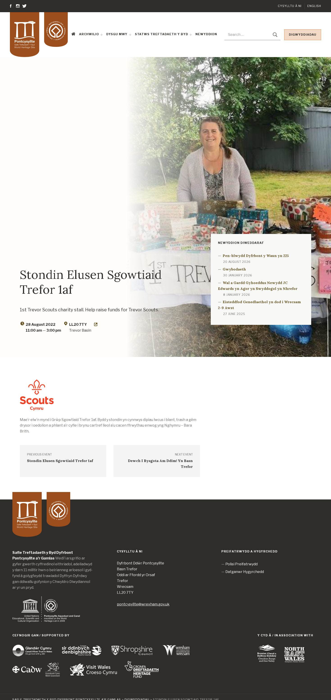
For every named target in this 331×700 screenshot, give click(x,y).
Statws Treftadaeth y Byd (161, 34)
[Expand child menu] (101, 35)
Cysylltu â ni (289, 6)
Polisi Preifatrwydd (241, 564)
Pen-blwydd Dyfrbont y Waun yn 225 (256, 255)
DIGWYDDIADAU (302, 34)
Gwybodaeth (234, 269)
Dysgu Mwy (117, 34)
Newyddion (206, 34)
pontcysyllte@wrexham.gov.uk (143, 604)
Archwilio (89, 34)
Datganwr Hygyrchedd (244, 572)
